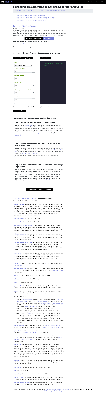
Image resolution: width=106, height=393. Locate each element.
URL (46, 263)
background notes (20, 260)
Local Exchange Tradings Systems (52, 303)
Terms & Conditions (63, 389)
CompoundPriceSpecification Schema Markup (30, 15)
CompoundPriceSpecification (50, 327)
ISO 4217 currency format (39, 336)
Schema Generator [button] (80, 2)
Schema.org (28, 125)
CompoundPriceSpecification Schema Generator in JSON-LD (35, 17)
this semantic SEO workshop (48, 180)
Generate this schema (35, 189)
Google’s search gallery (30, 153)
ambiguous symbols (31, 306)
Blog (102, 2)
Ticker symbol (42, 301)
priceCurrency (27, 299)
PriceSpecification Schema (25, 44)
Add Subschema (19, 111)
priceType (30, 350)
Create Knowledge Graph (23, 58)
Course (98, 2)
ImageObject (18, 265)
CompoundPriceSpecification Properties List (31, 20)
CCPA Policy (58, 391)
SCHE (8, 2)
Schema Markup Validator (22, 157)
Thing (28, 254)
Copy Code (45, 58)
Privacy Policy (51, 389)
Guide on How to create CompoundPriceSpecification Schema (36, 19)
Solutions (91, 2)
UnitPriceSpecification (53, 325)
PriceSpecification (29, 332)
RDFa (29, 313)
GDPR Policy (48, 391)
